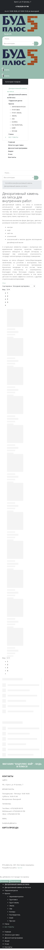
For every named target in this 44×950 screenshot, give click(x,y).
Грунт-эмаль (17, 113)
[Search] (36, 44)
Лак (13, 119)
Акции (10, 151)
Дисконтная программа (17, 148)
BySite (20, 868)
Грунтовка (16, 110)
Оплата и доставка (15, 145)
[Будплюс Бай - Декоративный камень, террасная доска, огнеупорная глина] (19, 23)
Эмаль (14, 116)
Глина (11, 134)
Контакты (12, 157)
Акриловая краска (18, 107)
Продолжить (15, 881)
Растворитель (17, 125)
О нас (10, 154)
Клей (13, 128)
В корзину (4, 881)
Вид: (4, 289)
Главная (11, 142)
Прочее (14, 131)
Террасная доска (15, 101)
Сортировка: (7, 286)
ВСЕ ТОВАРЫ (13, 137)
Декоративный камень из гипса (17, 89)
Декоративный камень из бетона (17, 96)
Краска (11, 104)
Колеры (14, 122)
